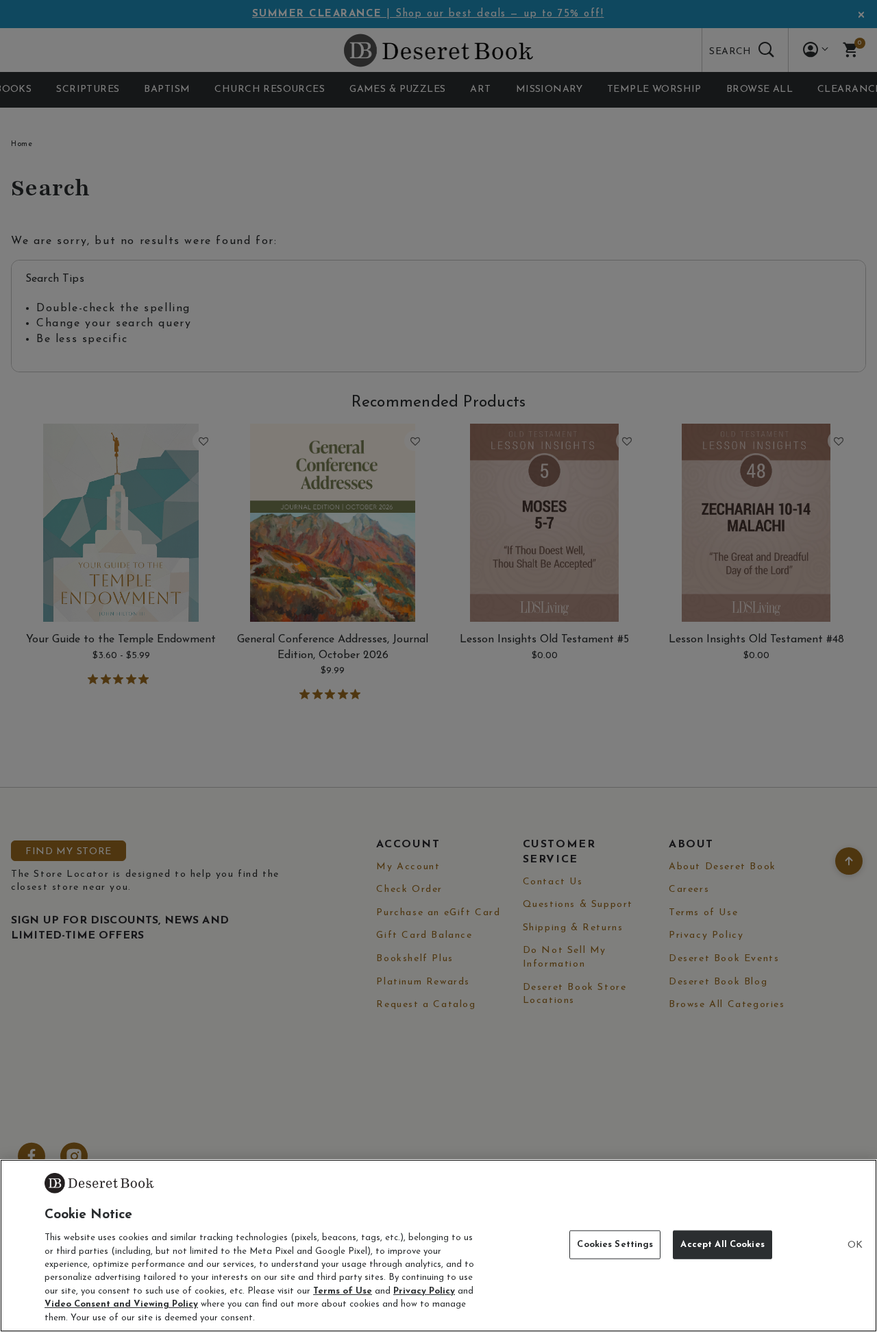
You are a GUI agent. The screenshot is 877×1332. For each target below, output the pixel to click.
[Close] (855, 1246)
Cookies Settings (615, 1244)
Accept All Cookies (722, 1244)
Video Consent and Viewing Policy (121, 1304)
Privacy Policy (424, 1291)
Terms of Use (342, 1291)
